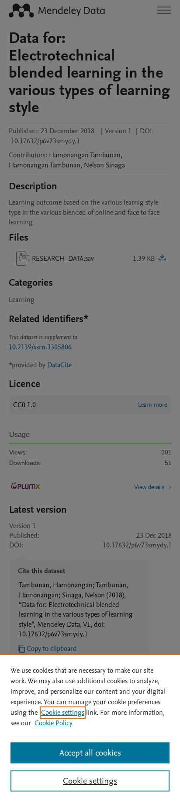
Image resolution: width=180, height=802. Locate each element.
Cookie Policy (54, 723)
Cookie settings (62, 712)
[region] (90, 728)
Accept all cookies (90, 753)
